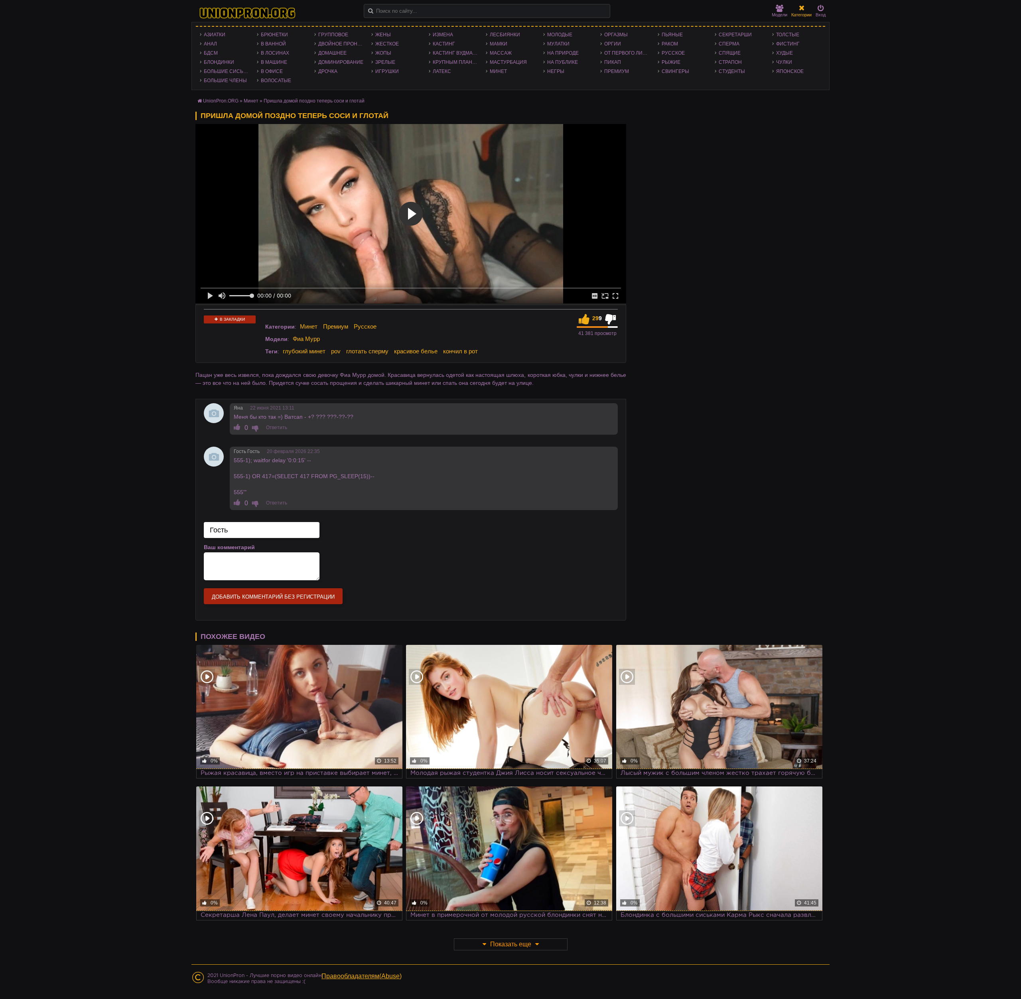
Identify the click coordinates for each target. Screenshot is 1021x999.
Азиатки (214, 34)
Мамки (498, 44)
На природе (563, 53)
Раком (670, 44)
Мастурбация (508, 62)
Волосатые (276, 80)
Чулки (784, 62)
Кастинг (444, 44)
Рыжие (671, 62)
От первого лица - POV (628, 53)
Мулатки (558, 44)
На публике (562, 62)
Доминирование (340, 62)
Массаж (501, 53)
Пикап (612, 62)
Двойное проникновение (342, 44)
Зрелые (385, 62)
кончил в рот (460, 351)
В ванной (273, 44)
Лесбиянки (505, 34)
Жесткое (387, 44)
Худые (784, 53)
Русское (673, 53)
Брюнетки (274, 34)
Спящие (730, 53)
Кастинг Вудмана (456, 53)
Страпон (730, 62)
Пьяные (672, 34)
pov (336, 351)
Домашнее (332, 53)
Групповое (333, 34)
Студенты (732, 71)
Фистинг (788, 44)
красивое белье (416, 351)
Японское (790, 71)
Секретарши (735, 34)
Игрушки (387, 71)
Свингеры (675, 71)
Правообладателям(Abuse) (361, 976)
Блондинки (219, 62)
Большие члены (225, 80)
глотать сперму (367, 351)
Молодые (559, 34)
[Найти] (371, 11)
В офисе (272, 71)
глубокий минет (304, 351)
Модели (779, 14)
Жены (383, 34)
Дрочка (327, 71)
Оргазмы (616, 34)
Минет (498, 71)
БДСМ (211, 53)
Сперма (729, 44)
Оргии (612, 44)
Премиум (616, 71)
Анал (210, 44)
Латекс (442, 71)
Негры (555, 71)
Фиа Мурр (306, 338)
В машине (274, 62)
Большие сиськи (227, 71)
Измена (443, 34)
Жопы (383, 53)
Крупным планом (456, 62)
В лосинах (275, 53)
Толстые (787, 34)
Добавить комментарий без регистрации (273, 597)
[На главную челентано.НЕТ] (247, 13)
